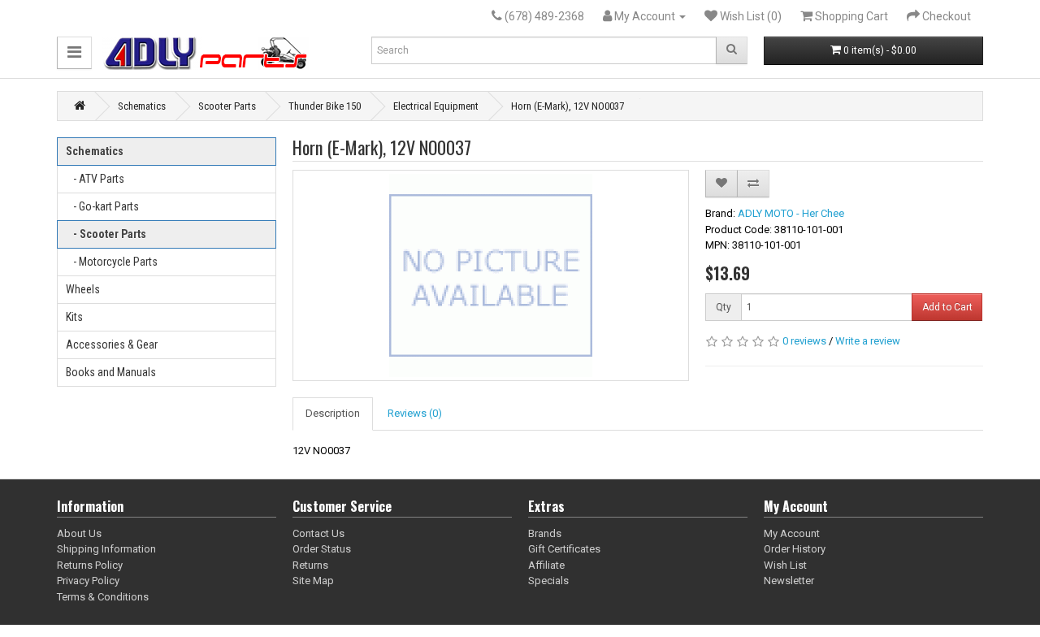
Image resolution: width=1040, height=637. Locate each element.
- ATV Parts (95, 178)
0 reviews (804, 341)
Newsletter (789, 580)
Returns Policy (90, 565)
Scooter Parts (227, 106)
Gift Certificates (564, 549)
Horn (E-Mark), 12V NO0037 (567, 106)
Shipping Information (106, 549)
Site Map (313, 580)
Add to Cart (947, 307)
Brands (544, 533)
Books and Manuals (111, 372)
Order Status (321, 549)
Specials (548, 580)
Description (333, 413)
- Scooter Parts (106, 234)
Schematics (142, 106)
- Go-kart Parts (102, 206)
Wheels (83, 289)
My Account (792, 533)
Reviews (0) (415, 413)
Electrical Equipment (436, 106)
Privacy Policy (88, 580)
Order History (795, 549)
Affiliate (546, 565)
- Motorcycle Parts (112, 261)
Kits (74, 316)
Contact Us (318, 533)
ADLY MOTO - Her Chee (791, 213)
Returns (310, 565)
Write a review (867, 341)
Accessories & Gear (112, 344)
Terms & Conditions (103, 597)
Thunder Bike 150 (324, 106)
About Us (79, 533)
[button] (74, 52)
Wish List (785, 565)
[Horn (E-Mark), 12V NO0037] (490, 275)
